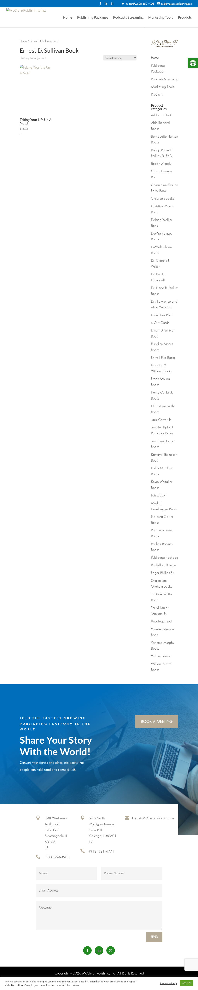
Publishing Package (164, 557)
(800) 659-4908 (57, 857)
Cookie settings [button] (168, 983)
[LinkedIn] (112, 4)
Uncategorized (161, 621)
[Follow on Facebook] (87, 950)
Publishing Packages (92, 17)
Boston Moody (161, 163)
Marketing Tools (160, 17)
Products (185, 17)
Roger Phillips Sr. (162, 573)
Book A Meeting (156, 721)
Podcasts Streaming (128, 17)
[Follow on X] (110, 950)
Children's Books (162, 198)
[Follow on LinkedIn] (99, 950)
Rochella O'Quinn (163, 565)
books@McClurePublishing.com (153, 818)
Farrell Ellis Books (163, 357)
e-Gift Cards (160, 323)
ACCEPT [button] (186, 983)
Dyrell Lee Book (162, 315)
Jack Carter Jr (161, 419)
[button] (193, 63)
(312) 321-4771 (101, 851)
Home (67, 17)
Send (154, 937)
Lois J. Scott (159, 495)
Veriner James (160, 656)
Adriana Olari (161, 115)
